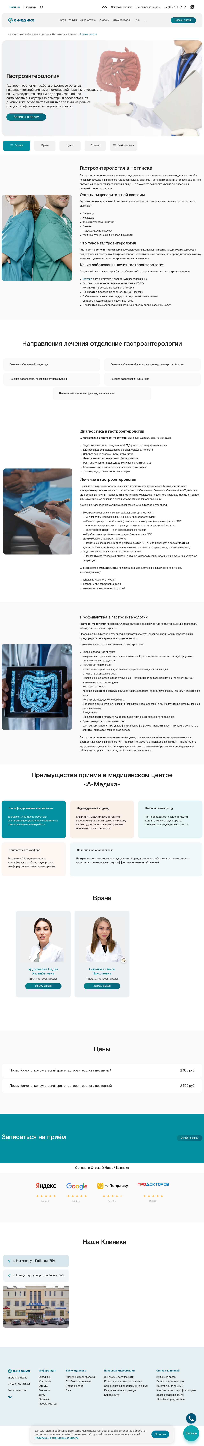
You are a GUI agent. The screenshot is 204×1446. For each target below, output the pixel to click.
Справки (44, 1399)
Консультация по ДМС (169, 1386)
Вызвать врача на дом (170, 1382)
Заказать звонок (121, 7)
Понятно (160, 1434)
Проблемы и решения (78, 1382)
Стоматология (121, 20)
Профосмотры (48, 1404)
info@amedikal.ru (17, 1378)
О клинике (45, 1377)
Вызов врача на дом (148, 7)
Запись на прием (26, 117)
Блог (68, 1391)
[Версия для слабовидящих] (104, 7)
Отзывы (43, 1386)
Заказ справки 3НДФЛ (170, 1395)
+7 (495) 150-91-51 (175, 7)
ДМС (42, 1395)
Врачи (62, 20)
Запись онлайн (183, 20)
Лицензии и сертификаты (119, 1377)
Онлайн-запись (189, 1138)
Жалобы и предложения (170, 1399)
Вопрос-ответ (74, 1386)
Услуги (72, 20)
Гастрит (87, 279)
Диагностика (88, 20)
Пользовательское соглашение (123, 1382)
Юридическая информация (120, 1391)
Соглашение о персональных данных (126, 1386)
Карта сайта (111, 1395)
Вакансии (44, 1391)
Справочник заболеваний (80, 1377)
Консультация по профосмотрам (176, 1391)
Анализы (104, 20)
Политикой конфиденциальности (57, 1438)
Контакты (45, 1382)
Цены (137, 20)
